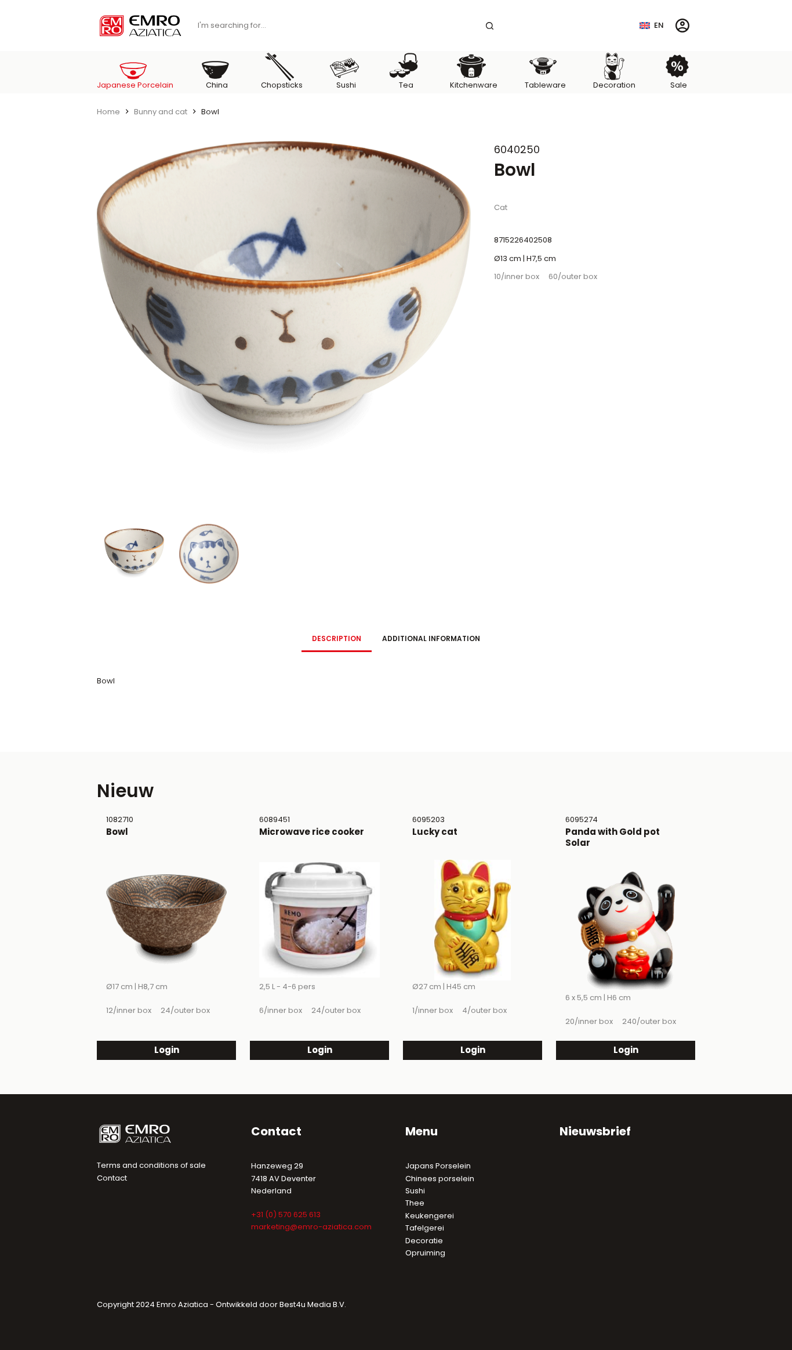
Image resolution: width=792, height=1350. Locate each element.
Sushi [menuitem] (346, 85)
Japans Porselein (438, 1165)
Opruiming (425, 1252)
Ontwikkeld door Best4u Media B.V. (281, 1304)
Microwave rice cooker (311, 832)
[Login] (682, 25)
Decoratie (424, 1240)
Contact (112, 1177)
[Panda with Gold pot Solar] (625, 931)
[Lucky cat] (472, 920)
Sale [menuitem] (678, 85)
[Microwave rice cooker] (319, 920)
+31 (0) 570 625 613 (286, 1214)
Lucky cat (434, 832)
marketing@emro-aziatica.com (311, 1226)
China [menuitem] (217, 85)
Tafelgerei (424, 1227)
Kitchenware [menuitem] (473, 85)
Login (166, 1050)
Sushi (415, 1190)
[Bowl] (166, 920)
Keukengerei (429, 1215)
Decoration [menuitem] (614, 85)
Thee (414, 1202)
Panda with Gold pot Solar (612, 837)
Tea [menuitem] (406, 85)
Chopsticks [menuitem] (282, 85)
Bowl (117, 832)
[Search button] (490, 25)
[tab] (336, 638)
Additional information (431, 638)
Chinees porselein (439, 1178)
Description (336, 638)
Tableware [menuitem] (545, 85)
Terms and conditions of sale (151, 1165)
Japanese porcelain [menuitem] (135, 85)
